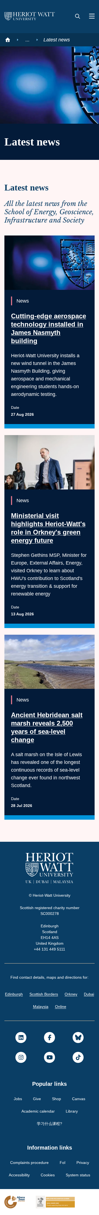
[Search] (77, 16)
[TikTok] (78, 1057)
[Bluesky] (78, 1037)
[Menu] (90, 16)
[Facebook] (49, 1037)
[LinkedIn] (20, 1037)
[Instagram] (20, 1057)
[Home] (7, 39)
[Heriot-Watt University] (29, 16)
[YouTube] (49, 1057)
